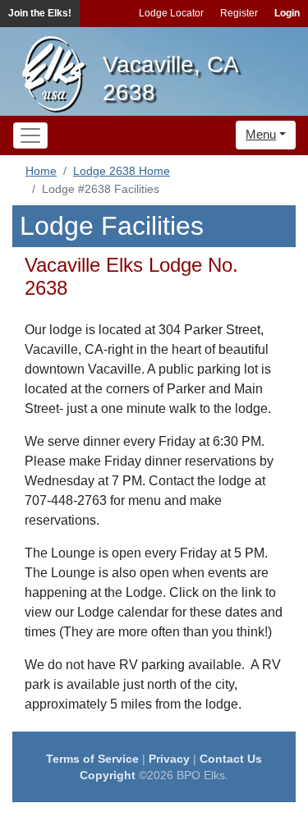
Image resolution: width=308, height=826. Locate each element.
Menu (261, 134)
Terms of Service (92, 758)
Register (239, 13)
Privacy (169, 758)
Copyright (108, 775)
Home (41, 170)
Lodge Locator (171, 13)
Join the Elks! (39, 13)
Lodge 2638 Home (121, 170)
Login (287, 13)
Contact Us (231, 758)
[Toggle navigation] (30, 135)
